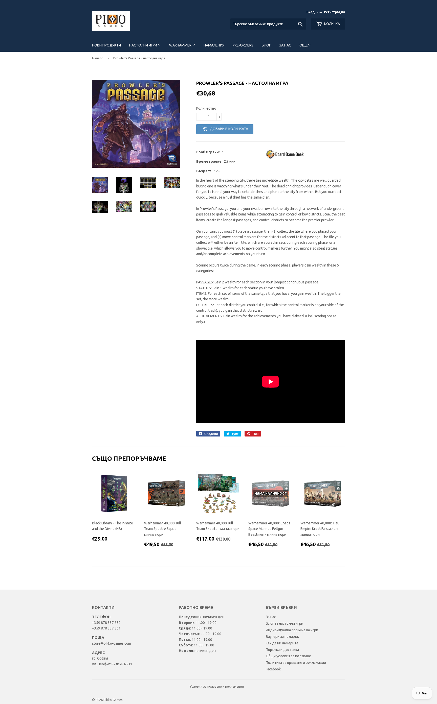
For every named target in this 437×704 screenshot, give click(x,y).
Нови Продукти (106, 45)
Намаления (214, 45)
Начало (97, 58)
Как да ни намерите (282, 643)
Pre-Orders (243, 45)
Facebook (273, 669)
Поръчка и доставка (282, 650)
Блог (266, 45)
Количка (331, 24)
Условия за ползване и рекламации (217, 686)
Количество (206, 108)
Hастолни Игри (143, 45)
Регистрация (334, 12)
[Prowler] (285, 158)
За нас (285, 45)
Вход (311, 12)
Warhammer (180, 45)
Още (303, 45)
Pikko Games (113, 699)
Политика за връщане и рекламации (296, 663)
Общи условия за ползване (288, 656)
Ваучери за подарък (282, 637)
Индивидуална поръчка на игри (292, 630)
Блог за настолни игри (284, 623)
